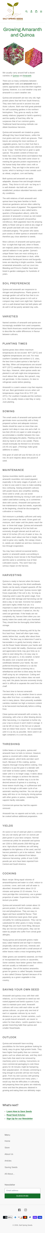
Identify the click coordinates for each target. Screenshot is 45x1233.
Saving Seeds (11, 1167)
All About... (10, 1174)
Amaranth (27, 76)
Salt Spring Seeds (25, 1225)
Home (7, 1141)
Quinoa (16, 76)
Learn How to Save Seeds (19, 1111)
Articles (8, 1161)
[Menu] (41, 11)
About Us (9, 1154)
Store (7, 1147)
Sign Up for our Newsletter (20, 1118)
